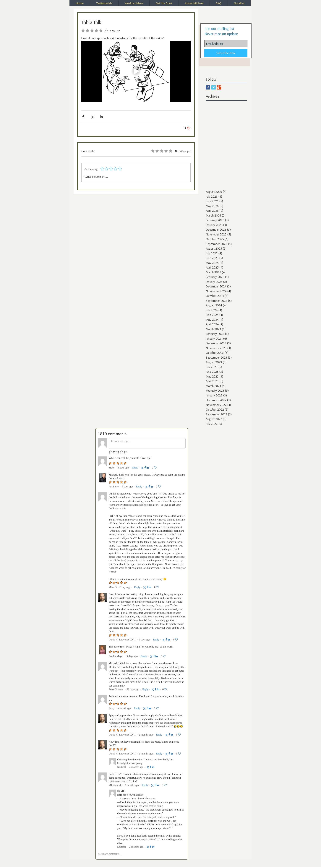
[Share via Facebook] (83, 116)
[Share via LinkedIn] (101, 116)
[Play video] (136, 71)
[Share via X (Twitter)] (92, 116)
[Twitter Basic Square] (213, 87)
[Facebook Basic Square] (208, 87)
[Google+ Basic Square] (219, 87)
